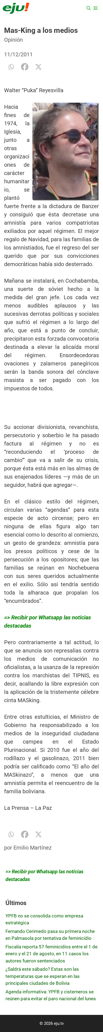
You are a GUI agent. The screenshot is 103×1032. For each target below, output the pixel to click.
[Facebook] (24, 67)
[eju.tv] (16, 8)
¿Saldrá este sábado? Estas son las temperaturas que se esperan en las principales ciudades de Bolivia (42, 976)
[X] (38, 67)
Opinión (13, 39)
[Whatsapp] (11, 67)
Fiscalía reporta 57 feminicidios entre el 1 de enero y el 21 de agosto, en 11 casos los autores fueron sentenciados (51, 954)
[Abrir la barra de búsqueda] (88, 8)
